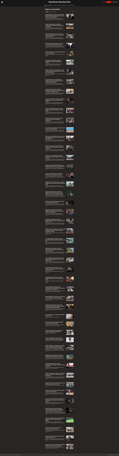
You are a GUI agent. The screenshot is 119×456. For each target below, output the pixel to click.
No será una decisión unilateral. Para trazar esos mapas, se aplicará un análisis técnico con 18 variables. (54, 325)
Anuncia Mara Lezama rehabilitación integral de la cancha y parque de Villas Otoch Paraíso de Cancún (54, 81)
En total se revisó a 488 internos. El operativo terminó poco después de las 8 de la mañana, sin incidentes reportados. (54, 223)
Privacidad (11, 454)
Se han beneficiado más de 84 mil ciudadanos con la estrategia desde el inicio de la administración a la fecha (54, 113)
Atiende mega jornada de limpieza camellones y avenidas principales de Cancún (53, 61)
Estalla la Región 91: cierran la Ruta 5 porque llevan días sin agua (55, 52)
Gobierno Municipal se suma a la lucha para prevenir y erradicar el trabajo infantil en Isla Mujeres (55, 374)
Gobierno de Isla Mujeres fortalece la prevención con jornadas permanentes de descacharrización (54, 249)
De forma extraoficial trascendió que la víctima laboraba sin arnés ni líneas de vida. (54, 299)
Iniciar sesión (115, 2)
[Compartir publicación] (105, 2)
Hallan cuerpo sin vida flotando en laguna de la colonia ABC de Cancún (54, 202)
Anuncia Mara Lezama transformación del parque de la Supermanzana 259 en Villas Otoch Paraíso (54, 259)
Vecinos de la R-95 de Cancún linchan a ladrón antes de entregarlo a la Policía (54, 174)
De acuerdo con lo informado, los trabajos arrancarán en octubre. (54, 281)
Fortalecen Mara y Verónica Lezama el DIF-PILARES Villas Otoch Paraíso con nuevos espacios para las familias (54, 16)
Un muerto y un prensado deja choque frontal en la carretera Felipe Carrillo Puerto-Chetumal (55, 157)
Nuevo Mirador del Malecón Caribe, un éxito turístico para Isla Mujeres (55, 128)
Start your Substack (57, 454)
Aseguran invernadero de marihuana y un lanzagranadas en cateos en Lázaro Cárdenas (55, 166)
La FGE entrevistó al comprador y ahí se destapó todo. (54, 340)
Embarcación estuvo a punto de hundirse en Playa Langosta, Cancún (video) (55, 383)
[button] (45, 5)
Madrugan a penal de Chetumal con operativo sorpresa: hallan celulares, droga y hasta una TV (55, 220)
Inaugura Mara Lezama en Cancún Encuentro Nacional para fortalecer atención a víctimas (55, 365)
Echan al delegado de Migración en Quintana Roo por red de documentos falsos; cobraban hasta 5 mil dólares (55, 288)
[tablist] (50, 12)
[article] (59, 18)
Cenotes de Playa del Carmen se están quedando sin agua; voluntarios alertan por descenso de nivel (54, 269)
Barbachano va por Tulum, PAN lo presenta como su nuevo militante (54, 391)
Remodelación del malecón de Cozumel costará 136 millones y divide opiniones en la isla (54, 278)
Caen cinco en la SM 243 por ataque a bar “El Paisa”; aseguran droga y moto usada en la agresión (55, 400)
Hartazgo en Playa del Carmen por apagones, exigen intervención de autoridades (55, 445)
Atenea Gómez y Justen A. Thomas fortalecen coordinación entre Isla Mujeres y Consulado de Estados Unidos (55, 90)
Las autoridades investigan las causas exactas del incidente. (54, 385)
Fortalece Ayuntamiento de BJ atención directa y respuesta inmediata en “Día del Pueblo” (54, 110)
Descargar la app (63, 454)
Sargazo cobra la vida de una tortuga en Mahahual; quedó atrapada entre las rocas (54, 356)
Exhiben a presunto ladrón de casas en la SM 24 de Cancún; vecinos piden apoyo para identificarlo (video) (55, 230)
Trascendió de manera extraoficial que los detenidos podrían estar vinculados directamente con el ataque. (55, 403)
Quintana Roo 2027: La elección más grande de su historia (54, 315)
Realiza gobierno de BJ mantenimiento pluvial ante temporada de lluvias (53, 331)
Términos (14, 454)
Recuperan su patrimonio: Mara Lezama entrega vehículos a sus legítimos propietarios (54, 119)
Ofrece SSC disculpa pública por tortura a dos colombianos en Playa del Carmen (54, 44)
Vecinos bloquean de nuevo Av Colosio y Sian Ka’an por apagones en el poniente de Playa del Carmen (54, 35)
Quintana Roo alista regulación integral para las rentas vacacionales (54, 322)
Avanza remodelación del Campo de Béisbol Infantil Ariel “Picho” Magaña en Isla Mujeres (54, 419)
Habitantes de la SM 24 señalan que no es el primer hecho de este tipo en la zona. (55, 233)
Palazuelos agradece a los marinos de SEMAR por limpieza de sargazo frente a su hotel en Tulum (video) (54, 211)
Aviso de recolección (18, 454)
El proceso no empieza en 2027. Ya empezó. (52, 317)
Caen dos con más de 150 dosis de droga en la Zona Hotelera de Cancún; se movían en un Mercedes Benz (55, 137)
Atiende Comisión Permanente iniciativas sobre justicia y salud (54, 437)
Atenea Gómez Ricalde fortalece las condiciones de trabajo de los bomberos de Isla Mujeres (54, 25)
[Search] (103, 2)
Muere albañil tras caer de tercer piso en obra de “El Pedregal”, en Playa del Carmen (55, 297)
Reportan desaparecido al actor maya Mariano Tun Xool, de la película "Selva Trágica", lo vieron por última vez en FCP (54, 193)
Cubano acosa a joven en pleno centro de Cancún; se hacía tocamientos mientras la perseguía (54, 147)
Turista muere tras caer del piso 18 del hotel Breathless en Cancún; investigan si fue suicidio (55, 100)
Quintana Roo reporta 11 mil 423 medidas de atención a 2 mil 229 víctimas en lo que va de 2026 (54, 368)
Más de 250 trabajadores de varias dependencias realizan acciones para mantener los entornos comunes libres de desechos (54, 243)
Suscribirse (109, 2)
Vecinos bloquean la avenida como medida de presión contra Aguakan (55, 55)
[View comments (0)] (52, 21)
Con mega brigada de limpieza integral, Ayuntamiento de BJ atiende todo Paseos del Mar (55, 240)
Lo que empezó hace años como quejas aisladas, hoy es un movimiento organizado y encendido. (54, 447)
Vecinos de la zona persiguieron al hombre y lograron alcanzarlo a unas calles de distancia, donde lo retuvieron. (54, 176)
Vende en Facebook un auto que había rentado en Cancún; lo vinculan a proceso (54, 338)
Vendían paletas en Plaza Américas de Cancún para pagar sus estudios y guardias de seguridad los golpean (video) (54, 306)
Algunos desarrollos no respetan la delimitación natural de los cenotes (54, 272)
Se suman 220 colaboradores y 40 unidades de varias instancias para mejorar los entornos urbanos (53, 64)
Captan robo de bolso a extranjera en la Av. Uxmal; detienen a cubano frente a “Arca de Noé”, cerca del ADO (54, 71)
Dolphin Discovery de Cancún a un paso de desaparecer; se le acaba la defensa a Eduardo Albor (55, 183)
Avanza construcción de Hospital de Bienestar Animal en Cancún (53, 428)
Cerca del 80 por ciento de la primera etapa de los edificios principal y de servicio (54, 431)
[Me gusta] (46, 21)
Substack (109, 454)
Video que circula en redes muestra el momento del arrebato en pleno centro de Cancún (55, 74)
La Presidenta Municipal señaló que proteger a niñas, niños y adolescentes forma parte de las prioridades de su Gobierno (55, 377)
